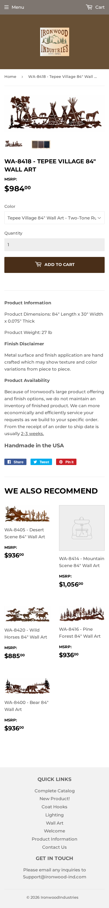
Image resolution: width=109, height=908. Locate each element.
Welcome (54, 831)
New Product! (55, 798)
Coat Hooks (54, 806)
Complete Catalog (55, 790)
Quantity (13, 233)
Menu (18, 7)
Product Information (54, 839)
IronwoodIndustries (59, 897)
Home (10, 76)
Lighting (54, 815)
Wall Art (54, 823)
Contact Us (54, 847)
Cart (99, 7)
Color (9, 206)
